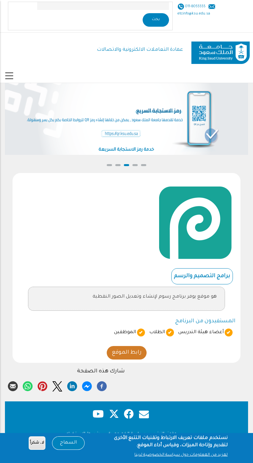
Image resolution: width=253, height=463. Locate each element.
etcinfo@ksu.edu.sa (194, 14)
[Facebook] (102, 385)
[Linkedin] (72, 385)
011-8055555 (195, 7)
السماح (68, 443)
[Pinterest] (42, 385)
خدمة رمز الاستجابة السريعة (126, 149)
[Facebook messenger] (87, 385)
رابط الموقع (127, 353)
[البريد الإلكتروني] (13, 385)
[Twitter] (57, 385)
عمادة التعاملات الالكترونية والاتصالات (140, 50)
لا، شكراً (37, 443)
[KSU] (220, 50)
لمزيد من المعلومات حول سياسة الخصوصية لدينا (181, 455)
